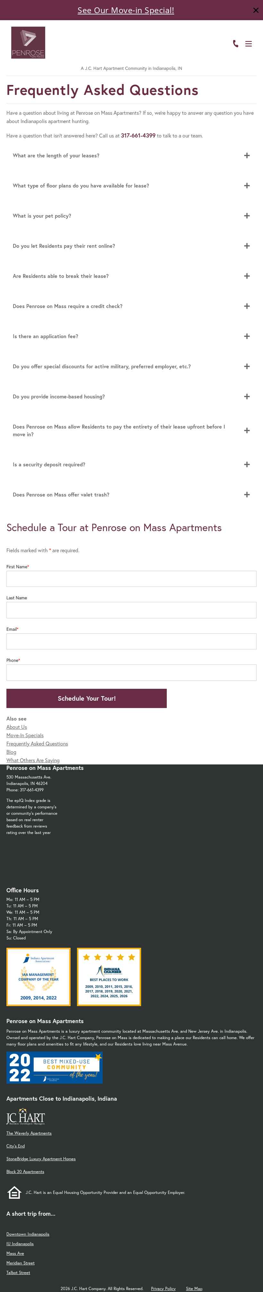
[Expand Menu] (244, 33)
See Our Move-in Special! (126, 9)
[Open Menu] (248, 43)
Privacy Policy (163, 1288)
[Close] (256, 11)
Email (11, 629)
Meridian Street (20, 1263)
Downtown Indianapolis (27, 1234)
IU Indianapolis (20, 1243)
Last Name (16, 598)
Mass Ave (15, 1253)
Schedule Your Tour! (87, 698)
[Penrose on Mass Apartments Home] (28, 43)
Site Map (194, 1288)
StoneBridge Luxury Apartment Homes (41, 1159)
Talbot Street (18, 1272)
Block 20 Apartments (25, 1171)
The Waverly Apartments (29, 1133)
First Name (16, 567)
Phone (12, 660)
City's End (15, 1146)
